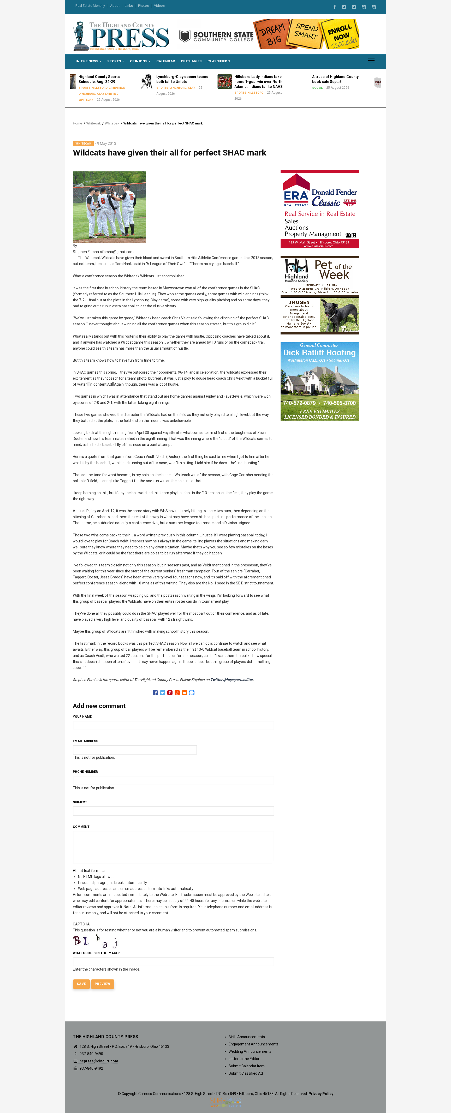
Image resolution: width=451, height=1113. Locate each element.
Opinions (139, 61)
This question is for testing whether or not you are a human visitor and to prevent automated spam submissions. (165, 946)
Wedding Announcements (250, 1051)
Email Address (85, 741)
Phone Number (85, 772)
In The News (87, 61)
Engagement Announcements (253, 1044)
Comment (81, 827)
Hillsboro (205, 92)
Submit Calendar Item (247, 1066)
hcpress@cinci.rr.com (98, 1061)
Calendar (165, 61)
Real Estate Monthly (90, 6)
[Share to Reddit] (177, 692)
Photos (143, 6)
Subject (80, 802)
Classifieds (218, 61)
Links (129, 6)
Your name (82, 717)
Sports (114, 61)
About (115, 6)
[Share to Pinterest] (170, 692)
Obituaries (191, 61)
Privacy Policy (320, 1094)
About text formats (89, 871)
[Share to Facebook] (155, 692)
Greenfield (378, 92)
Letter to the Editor (244, 1059)
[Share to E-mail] (184, 692)
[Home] (121, 35)
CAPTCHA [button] (81, 924)
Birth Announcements (247, 1037)
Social (267, 87)
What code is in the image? (96, 953)
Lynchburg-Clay (132, 87)
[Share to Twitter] (162, 692)
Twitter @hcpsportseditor (231, 680)
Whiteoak (93, 123)
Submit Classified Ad (246, 1073)
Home (77, 123)
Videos (159, 6)
